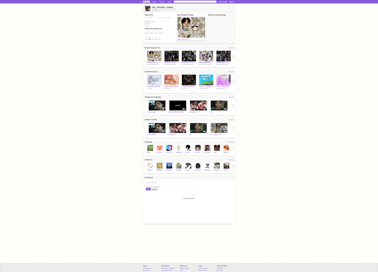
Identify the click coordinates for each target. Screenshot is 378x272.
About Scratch (147, 268)
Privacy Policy (202, 270)
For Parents (146, 270)
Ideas (169, 2)
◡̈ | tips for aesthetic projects (189, 86)
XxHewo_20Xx (188, 170)
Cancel (154, 189)
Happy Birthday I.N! (183, 39)
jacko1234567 (169, 152)
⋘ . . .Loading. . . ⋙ (215, 134)
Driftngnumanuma (207, 170)
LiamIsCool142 (221, 88)
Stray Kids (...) (193, 112)
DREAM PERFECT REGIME (176, 112)
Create (154, 2)
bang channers (152, 112)
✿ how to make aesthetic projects (171, 86)
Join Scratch (223, 1)
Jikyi (215, 152)
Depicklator (179, 152)
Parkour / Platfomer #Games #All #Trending (223, 86)
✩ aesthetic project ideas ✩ (154, 86)
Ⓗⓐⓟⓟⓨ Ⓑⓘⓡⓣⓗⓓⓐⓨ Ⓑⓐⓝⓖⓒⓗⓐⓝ (189, 62)
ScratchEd (220, 268)
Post (148, 189)
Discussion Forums (166, 270)
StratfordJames (204, 88)
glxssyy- (168, 88)
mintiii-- (185, 88)
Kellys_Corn (150, 170)
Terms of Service (203, 268)
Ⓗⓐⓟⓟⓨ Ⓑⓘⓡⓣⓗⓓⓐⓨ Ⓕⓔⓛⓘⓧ (223, 62)
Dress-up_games (160, 152)
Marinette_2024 (169, 170)
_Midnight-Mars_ (160, 170)
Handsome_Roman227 (217, 170)
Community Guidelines (167, 268)
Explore (162, 2)
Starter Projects (184, 268)
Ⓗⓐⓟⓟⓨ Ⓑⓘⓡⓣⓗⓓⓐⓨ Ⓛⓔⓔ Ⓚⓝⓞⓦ (171, 62)
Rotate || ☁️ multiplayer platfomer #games (206, 86)
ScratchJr (219, 270)
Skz (211, 112)
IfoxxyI (150, 88)
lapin (148, 152)
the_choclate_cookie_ (154, 64)
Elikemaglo (198, 170)
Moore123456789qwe (226, 170)
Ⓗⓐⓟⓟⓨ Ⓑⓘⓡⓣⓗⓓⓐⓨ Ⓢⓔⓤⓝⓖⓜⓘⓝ (206, 62)
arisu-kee (226, 152)
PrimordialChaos (198, 152)
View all (231, 48)
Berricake (207, 152)
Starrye (187, 152)
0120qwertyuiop (179, 170)
